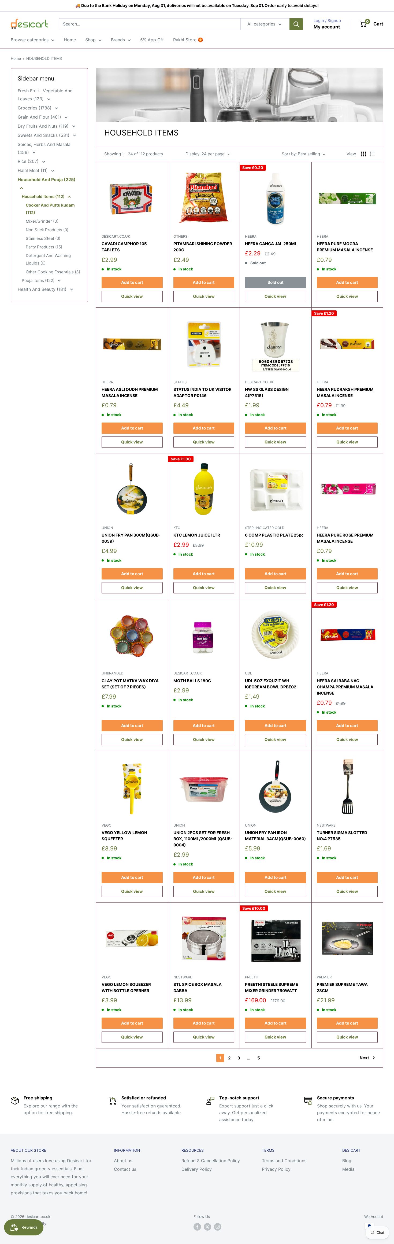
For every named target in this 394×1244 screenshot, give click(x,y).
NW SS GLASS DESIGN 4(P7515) (267, 392)
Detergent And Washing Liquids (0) (48, 259)
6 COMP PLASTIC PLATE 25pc (274, 535)
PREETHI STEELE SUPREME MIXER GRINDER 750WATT (271, 987)
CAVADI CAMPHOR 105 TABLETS (124, 246)
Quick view (132, 296)
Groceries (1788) (35, 108)
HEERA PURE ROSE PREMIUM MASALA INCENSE (345, 538)
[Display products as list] (372, 154)
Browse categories (30, 39)
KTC (176, 528)
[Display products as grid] (363, 154)
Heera (251, 236)
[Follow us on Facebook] (197, 1227)
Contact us (125, 1169)
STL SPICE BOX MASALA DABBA (197, 987)
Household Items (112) (43, 196)
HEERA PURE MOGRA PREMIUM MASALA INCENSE (345, 246)
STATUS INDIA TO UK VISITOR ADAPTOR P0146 (202, 392)
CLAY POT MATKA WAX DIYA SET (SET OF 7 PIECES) (130, 683)
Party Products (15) (44, 246)
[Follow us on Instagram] (217, 1227)
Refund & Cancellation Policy (210, 1160)
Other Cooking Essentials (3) (53, 271)
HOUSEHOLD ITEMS (44, 58)
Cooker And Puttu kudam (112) (50, 209)
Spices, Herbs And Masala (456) (44, 148)
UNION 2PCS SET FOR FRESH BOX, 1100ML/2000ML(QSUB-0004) (202, 839)
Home (70, 39)
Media (348, 1169)
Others (180, 236)
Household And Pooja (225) (47, 179)
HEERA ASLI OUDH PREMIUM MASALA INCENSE (130, 392)
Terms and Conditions (284, 1160)
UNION (107, 528)
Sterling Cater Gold (264, 528)
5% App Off (152, 39)
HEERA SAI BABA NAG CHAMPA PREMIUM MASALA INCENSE (345, 687)
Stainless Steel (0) (43, 238)
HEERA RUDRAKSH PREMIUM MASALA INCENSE (345, 392)
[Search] (296, 24)
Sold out (275, 282)
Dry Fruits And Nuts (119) (44, 126)
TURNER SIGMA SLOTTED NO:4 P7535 (342, 835)
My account (327, 27)
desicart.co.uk (116, 236)
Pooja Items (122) (38, 280)
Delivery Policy (196, 1169)
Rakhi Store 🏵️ (188, 39)
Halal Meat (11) (33, 170)
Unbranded (112, 673)
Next (364, 1057)
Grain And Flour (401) (40, 117)
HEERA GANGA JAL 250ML (271, 243)
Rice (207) (29, 161)
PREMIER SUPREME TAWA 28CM (342, 987)
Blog (346, 1160)
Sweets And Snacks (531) (44, 135)
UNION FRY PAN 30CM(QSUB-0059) (131, 538)
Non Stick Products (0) (47, 229)
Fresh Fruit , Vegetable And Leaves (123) (45, 94)
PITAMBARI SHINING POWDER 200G (202, 246)
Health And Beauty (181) (43, 289)
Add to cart (132, 282)
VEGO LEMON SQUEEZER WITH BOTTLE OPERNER (126, 987)
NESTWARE (326, 825)
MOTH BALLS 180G (192, 680)
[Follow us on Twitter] (207, 1227)
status (180, 382)
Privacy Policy (276, 1169)
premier (324, 977)
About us (123, 1160)
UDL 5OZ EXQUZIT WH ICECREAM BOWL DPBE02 (270, 683)
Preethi (252, 977)
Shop (90, 39)
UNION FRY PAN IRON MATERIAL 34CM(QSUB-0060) (275, 835)
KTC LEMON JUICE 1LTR (196, 535)
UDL (248, 673)
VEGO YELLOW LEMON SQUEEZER (124, 835)
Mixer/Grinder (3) (42, 221)
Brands (118, 39)
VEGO (106, 825)
